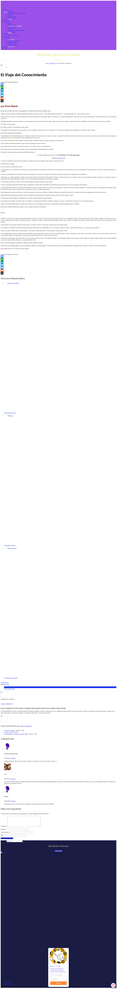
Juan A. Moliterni (7, 80)
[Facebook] (58, 84)
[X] (58, 100)
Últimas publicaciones (9, 689)
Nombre (3, 829)
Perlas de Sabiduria (13, 681)
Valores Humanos (23, 681)
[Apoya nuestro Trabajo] (58, 158)
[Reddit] (58, 98)
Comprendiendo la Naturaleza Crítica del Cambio (16, 734)
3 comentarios (24, 80)
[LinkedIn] (58, 90)
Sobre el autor (7, 687)
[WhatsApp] (58, 87)
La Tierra (6, 732)
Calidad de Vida (4, 681)
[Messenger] (58, 95)
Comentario (4, 826)
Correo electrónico (6, 832)
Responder (13, 758)
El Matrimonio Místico (9, 730)
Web (2, 835)
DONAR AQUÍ (58, 851)
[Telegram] (58, 92)
